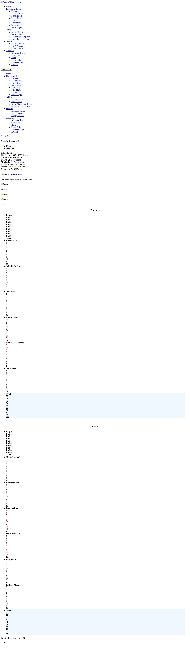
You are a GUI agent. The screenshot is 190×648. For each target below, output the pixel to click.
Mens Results (16, 16)
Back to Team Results (15, 174)
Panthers (4, 189)
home (8, 6)
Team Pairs (15, 20)
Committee (15, 55)
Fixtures (14, 11)
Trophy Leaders (17, 48)
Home (8, 146)
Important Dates (17, 62)
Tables (9, 30)
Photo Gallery (17, 60)
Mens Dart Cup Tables (20, 39)
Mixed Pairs (16, 23)
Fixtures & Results (13, 9)
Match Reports (17, 18)
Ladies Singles (17, 25)
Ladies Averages (18, 44)
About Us (10, 51)
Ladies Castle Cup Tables (21, 37)
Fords (3, 204)
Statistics (9, 41)
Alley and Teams (18, 53)
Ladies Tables (17, 32)
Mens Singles (16, 27)
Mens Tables (16, 34)
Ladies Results (17, 13)
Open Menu (6, 69)
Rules (13, 58)
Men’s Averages (17, 46)
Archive (14, 64)
